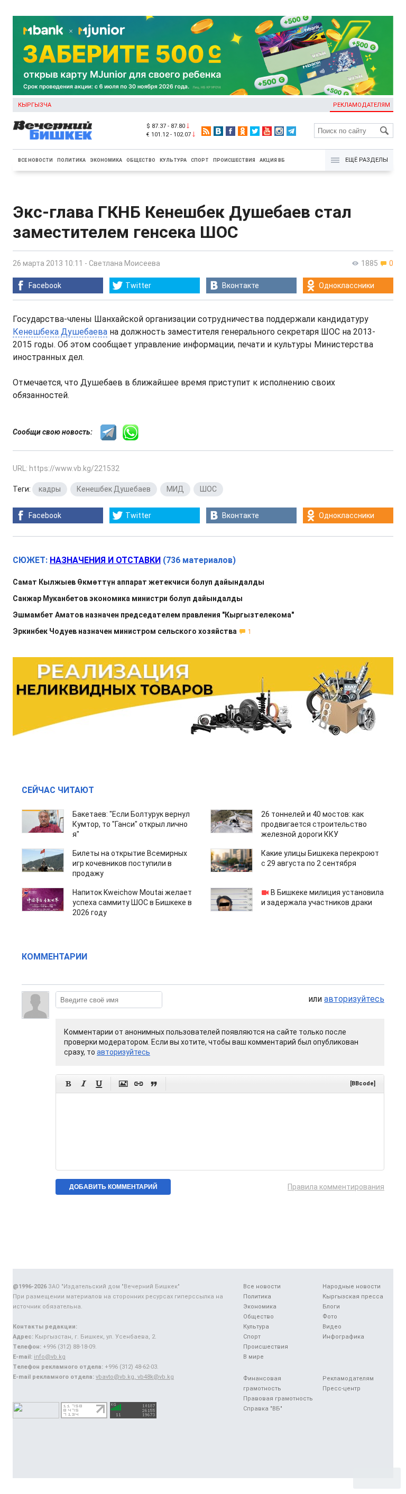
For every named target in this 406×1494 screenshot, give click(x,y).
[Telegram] (291, 131)
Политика (71, 160)
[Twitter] (255, 131)
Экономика (106, 160)
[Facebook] (230, 131)
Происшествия (234, 160)
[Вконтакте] (218, 131)
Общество (140, 160)
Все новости (35, 160)
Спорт (200, 160)
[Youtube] (267, 131)
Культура (173, 160)
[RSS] (206, 131)
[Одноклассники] (242, 131)
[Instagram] (279, 131)
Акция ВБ (272, 160)
